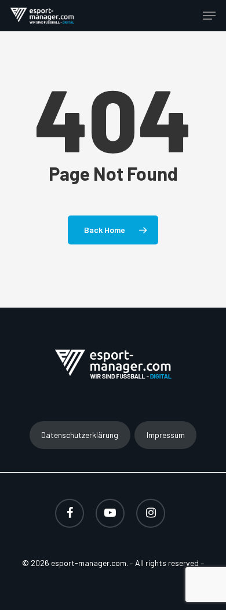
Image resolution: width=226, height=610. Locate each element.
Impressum (166, 435)
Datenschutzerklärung (79, 435)
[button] (209, 15)
